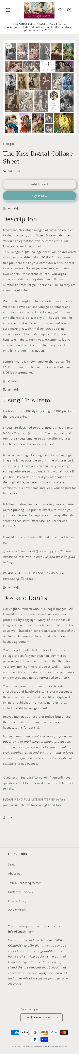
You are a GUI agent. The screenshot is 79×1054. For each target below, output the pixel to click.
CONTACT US (17, 910)
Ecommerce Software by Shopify (49, 1046)
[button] (8, 9)
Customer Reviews (20, 892)
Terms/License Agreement (25, 883)
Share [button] (11, 817)
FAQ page (39, 551)
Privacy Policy (17, 901)
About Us (14, 873)
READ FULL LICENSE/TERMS (35, 573)
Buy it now (39, 196)
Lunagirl (26, 1046)
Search (12, 864)
